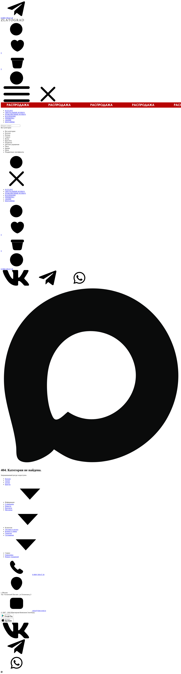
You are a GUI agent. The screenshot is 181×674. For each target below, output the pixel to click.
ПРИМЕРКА (9, 118)
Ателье (7, 482)
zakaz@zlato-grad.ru (39, 611)
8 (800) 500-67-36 (7, 18)
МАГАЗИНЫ (10, 122)
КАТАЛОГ (9, 111)
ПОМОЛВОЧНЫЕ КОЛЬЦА (15, 114)
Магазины (8, 510)
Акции (7, 481)
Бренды (7, 484)
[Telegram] (16, 16)
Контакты (8, 508)
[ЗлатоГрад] (12, 21)
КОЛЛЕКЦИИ (10, 116)
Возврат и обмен (11, 531)
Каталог (8, 479)
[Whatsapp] (79, 285)
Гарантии (8, 533)
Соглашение (9, 535)
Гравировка (9, 555)
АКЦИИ (8, 120)
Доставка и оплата (11, 529)
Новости (8, 506)
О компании (9, 504)
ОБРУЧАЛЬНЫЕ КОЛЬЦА (15, 112)
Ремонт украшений (12, 557)
